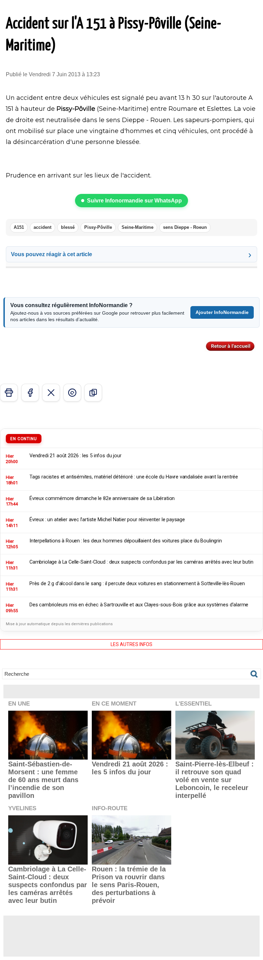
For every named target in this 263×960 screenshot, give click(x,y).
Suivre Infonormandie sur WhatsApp (134, 200)
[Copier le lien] (93, 393)
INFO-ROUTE (109, 808)
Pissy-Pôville (98, 227)
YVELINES (22, 808)
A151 (19, 227)
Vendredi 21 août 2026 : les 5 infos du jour (130, 768)
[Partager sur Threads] (72, 393)
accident (42, 227)
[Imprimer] (9, 393)
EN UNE (19, 703)
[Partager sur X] (51, 393)
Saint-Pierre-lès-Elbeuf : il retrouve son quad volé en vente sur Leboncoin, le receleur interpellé (214, 779)
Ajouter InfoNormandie (222, 312)
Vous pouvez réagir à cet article (51, 254)
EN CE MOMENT (114, 703)
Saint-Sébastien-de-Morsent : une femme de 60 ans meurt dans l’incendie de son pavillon (43, 779)
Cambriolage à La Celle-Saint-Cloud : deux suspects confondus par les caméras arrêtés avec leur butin (47, 884)
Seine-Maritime (137, 227)
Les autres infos (131, 644)
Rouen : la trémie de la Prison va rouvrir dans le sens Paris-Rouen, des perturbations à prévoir (129, 884)
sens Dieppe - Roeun (185, 227)
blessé (68, 227)
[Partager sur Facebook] (30, 393)
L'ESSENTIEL (193, 703)
